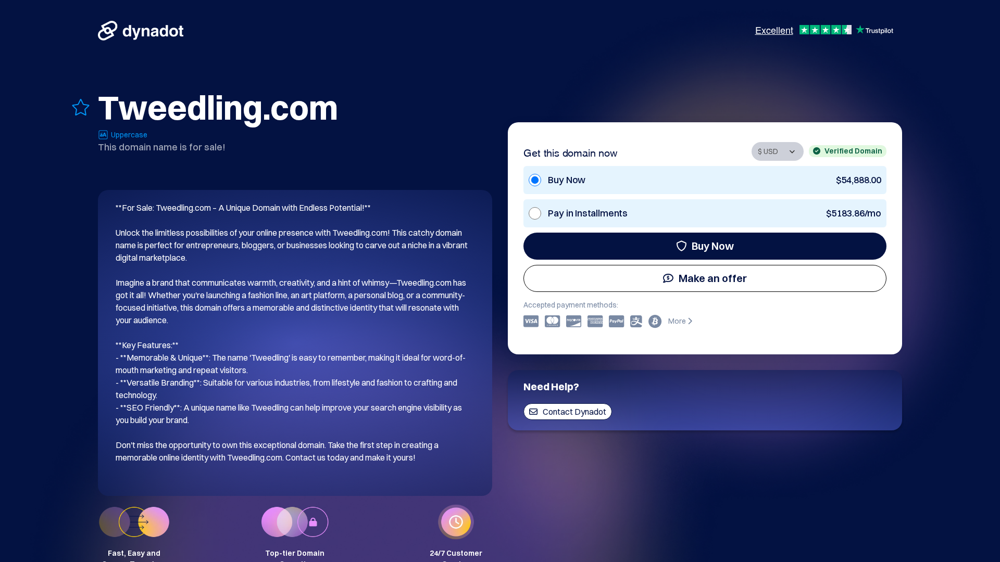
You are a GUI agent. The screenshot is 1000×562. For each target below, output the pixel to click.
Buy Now (713, 245)
